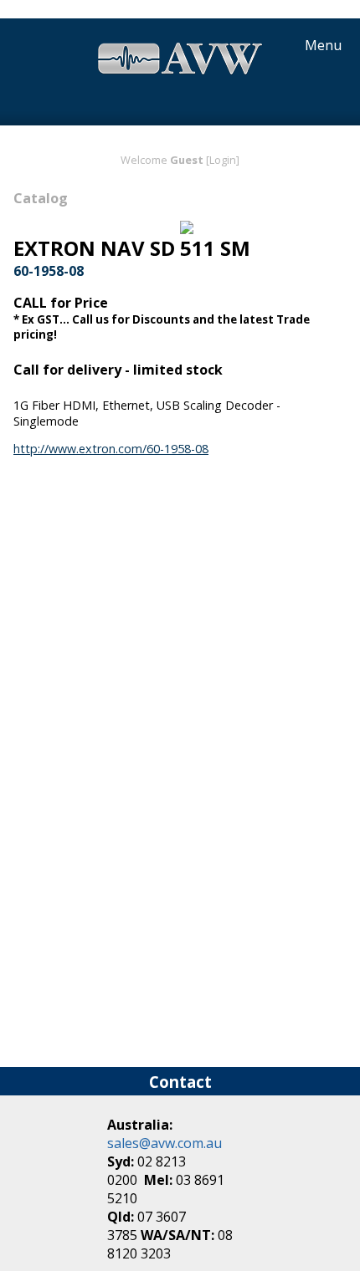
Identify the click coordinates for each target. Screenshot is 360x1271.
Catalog (40, 198)
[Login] (222, 159)
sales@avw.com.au (164, 1143)
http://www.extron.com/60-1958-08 (110, 449)
